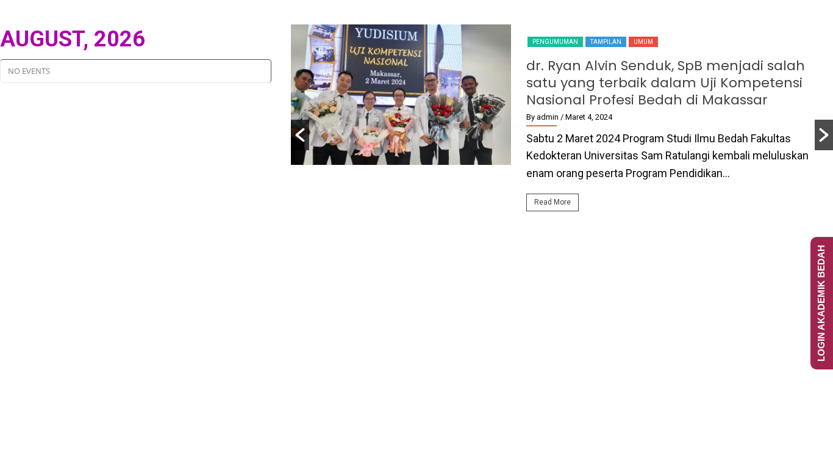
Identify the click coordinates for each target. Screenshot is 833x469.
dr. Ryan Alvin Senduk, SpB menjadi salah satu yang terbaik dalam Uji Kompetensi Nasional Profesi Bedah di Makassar (665, 82)
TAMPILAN (605, 41)
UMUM (643, 41)
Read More (552, 202)
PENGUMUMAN (555, 41)
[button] (300, 135)
